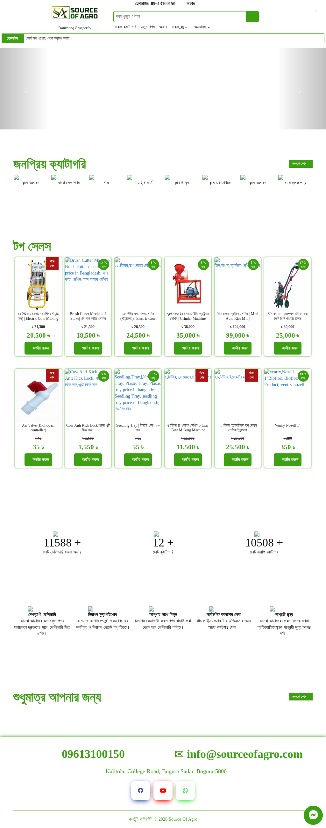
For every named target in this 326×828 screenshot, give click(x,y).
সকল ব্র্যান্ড (180, 27)
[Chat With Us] (313, 815)
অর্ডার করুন (40, 348)
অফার (190, 3)
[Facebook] (140, 790)
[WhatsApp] (185, 790)
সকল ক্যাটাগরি (126, 27)
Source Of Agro (183, 819)
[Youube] (163, 790)
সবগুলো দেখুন (299, 163)
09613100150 (92, 754)
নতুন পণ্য (148, 27)
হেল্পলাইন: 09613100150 (154, 3)
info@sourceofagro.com (243, 754)
